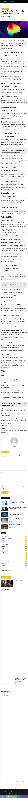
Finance (3, 540)
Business (4, 546)
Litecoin (3, 565)
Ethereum (4, 563)
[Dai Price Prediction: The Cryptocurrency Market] (21, 628)
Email (2, 477)
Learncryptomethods (6, 538)
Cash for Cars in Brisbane (6, 570)
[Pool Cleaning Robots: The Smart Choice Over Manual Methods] (4, 514)
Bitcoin (3, 550)
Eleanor (14, 446)
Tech (3, 548)
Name (2, 472)
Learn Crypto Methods (14, 793)
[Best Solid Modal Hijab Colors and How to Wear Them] (4, 509)
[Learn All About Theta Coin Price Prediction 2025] (21, 732)
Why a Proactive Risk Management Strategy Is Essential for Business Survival (17, 502)
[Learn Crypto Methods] (8, 1)
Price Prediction (9, 6)
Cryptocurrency (5, 544)
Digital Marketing (5, 561)
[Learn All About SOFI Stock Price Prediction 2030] (7, 583)
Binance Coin (4, 559)
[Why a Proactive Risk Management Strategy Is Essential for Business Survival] (4, 502)
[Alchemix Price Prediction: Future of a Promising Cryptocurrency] (7, 686)
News (3, 542)
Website (2, 481)
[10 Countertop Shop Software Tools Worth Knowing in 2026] (4, 520)
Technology (4, 552)
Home (3, 6)
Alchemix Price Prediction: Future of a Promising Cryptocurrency (7, 692)
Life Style (4, 556)
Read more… (8, 339)
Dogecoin (4, 554)
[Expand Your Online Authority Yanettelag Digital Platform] (4, 526)
